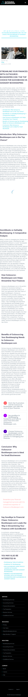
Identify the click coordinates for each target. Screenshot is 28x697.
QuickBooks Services (8, 615)
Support (18, 689)
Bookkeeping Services (8, 599)
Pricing (5, 624)
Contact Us (10, 689)
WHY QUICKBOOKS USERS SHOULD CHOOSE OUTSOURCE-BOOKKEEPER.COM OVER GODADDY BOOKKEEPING (14, 569)
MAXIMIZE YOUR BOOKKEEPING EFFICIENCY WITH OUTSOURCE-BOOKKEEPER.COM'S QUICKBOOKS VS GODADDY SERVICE (15, 576)
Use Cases (5, 628)
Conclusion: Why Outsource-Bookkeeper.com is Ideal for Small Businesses (13, 126)
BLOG (4, 668)
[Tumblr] (8, 584)
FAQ (4, 675)
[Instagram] (16, 684)
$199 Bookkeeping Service (10, 631)
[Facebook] (2, 584)
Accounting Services (8, 602)
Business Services (7, 612)
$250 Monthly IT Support (9, 634)
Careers (5, 671)
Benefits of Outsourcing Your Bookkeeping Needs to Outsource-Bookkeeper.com (15, 122)
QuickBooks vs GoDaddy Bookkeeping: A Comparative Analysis (14, 114)
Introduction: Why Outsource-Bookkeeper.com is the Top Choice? (13, 110)
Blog (2, 62)
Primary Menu (25, 3)
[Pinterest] (6, 584)
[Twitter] (4, 584)
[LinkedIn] (10, 584)
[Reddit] (12, 584)
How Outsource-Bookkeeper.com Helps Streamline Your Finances (14, 118)
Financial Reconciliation (9, 606)
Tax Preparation (7, 609)
